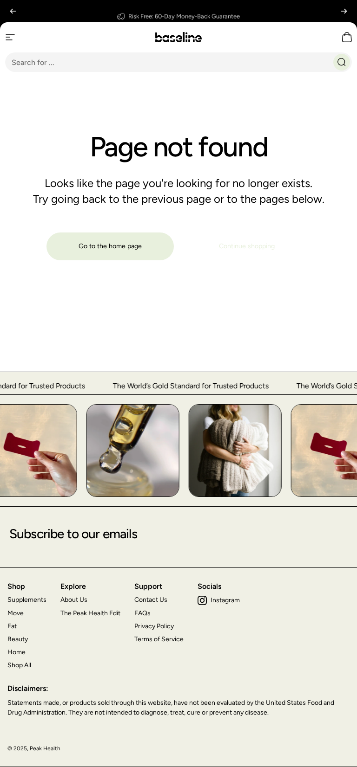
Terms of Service (159, 639)
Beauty (17, 639)
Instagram (225, 600)
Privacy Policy (154, 626)
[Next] (344, 11)
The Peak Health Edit (90, 613)
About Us (73, 600)
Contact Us (150, 600)
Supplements (26, 600)
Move (15, 613)
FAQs (142, 613)
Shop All (19, 665)
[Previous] (13, 11)
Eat (12, 626)
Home (16, 652)
